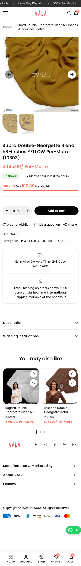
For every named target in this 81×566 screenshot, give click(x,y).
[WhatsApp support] (74, 444)
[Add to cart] (33, 374)
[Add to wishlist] (33, 383)
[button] (69, 13)
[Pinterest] (55, 444)
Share (72, 225)
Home (7, 27)
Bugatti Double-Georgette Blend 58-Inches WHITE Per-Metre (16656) (20, 410)
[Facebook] (36, 444)
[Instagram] (45, 444)
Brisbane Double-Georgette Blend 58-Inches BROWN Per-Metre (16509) (59, 410)
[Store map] (64, 444)
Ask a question (49, 225)
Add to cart (56, 211)
